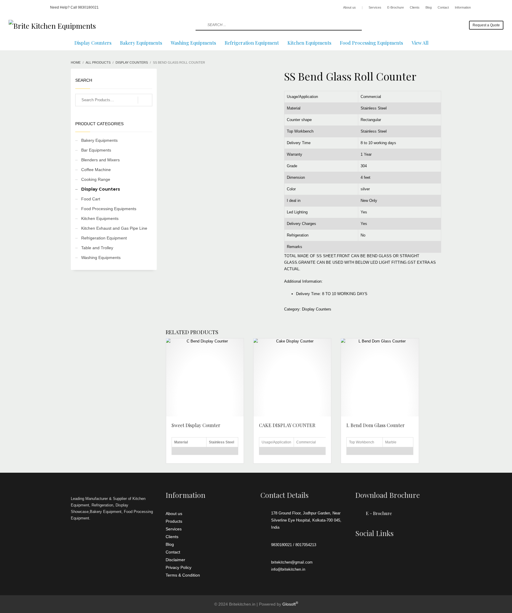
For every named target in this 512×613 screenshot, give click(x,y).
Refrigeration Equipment (104, 238)
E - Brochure (379, 513)
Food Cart (90, 199)
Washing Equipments (101, 257)
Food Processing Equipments (108, 208)
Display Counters (316, 309)
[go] (199, 25)
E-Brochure (395, 7)
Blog (428, 7)
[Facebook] (13, 7)
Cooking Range (95, 179)
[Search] (145, 100)
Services (375, 7)
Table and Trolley (97, 247)
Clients (415, 7)
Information (463, 7)
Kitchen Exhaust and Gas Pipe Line (114, 228)
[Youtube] (30, 7)
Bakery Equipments (99, 140)
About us (349, 7)
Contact (443, 7)
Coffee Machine (96, 169)
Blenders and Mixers (100, 159)
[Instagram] (21, 7)
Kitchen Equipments (100, 218)
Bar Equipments (96, 150)
